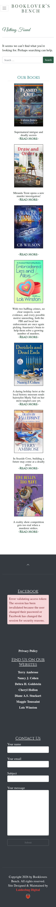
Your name (14, 744)
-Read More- (28, 138)
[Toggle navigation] (4, 8)
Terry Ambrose (28, 672)
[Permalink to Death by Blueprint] (28, 433)
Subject (12, 773)
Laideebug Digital (28, 890)
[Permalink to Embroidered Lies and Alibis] (28, 283)
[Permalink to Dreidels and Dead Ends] (28, 366)
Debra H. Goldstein (28, 684)
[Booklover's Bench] (32, 9)
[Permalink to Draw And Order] (28, 167)
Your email (14, 759)
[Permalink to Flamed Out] (28, 106)
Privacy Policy (28, 651)
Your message (16, 788)
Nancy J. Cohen (28, 678)
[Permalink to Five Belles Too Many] (28, 496)
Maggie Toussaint (28, 701)
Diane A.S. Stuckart (28, 695)
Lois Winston (28, 707)
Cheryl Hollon (28, 690)
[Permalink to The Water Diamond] (28, 228)
